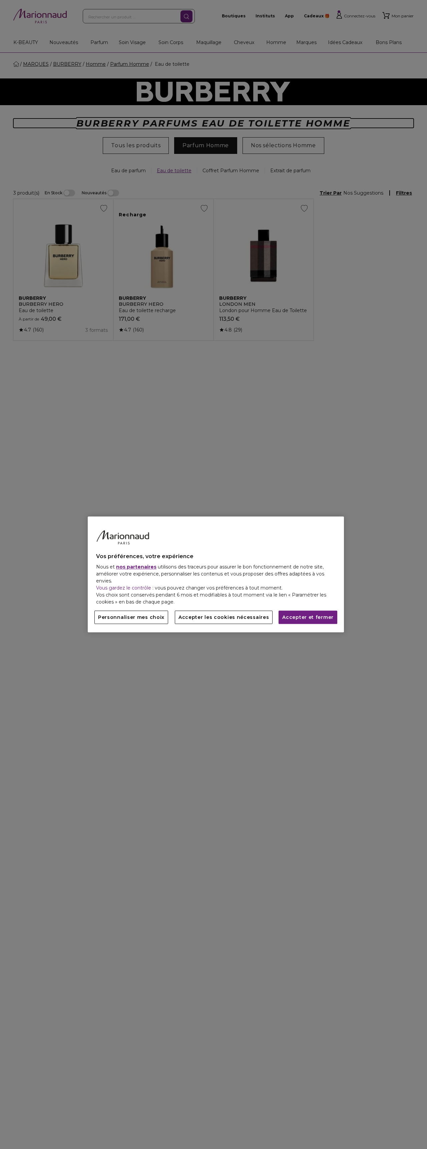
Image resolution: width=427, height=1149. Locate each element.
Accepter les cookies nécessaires (223, 618)
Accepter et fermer (308, 618)
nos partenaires (136, 567)
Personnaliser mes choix (131, 618)
